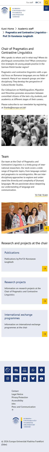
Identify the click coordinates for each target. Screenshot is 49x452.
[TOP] (46, 228)
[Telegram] (41, 370)
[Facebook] (24, 378)
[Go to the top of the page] (12, 410)
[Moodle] (16, 370)
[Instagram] (7, 378)
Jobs (14, 403)
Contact (15, 391)
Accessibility (17, 400)
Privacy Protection (20, 397)
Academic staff (26, 28)
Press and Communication (24, 406)
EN (37, 2)
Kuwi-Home (7, 28)
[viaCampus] (7, 370)
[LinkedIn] (16, 378)
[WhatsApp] (33, 370)
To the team (41, 195)
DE (40, 2)
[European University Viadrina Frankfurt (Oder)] (13, 12)
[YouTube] (41, 378)
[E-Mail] (24, 370)
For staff (29, 2)
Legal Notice (17, 394)
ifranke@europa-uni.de (14, 107)
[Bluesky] (33, 378)
